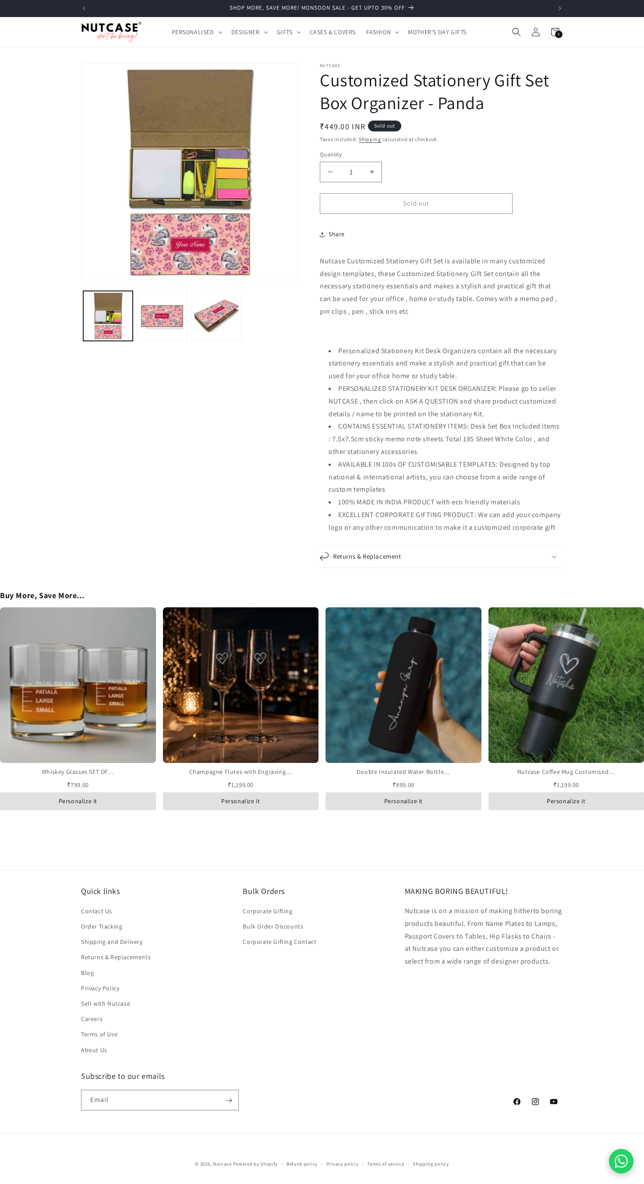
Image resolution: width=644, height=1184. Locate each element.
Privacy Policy (100, 988)
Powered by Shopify (255, 1164)
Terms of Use (99, 1035)
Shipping (370, 139)
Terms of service (385, 1164)
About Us (94, 1050)
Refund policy (302, 1164)
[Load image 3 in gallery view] (216, 315)
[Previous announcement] (84, 8)
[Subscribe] (228, 1100)
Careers (92, 1019)
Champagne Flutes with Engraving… (240, 772)
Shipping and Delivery (112, 942)
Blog (87, 973)
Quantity (331, 154)
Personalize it (78, 801)
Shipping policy (431, 1164)
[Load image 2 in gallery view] (162, 315)
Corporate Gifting (267, 911)
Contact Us (96, 911)
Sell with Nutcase (105, 1004)
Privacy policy (342, 1164)
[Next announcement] (560, 8)
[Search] (516, 32)
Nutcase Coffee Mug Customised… (566, 772)
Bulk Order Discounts (273, 927)
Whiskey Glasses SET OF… (78, 772)
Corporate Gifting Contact (279, 942)
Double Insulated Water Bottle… (403, 772)
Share (337, 234)
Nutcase (222, 1164)
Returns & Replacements (116, 957)
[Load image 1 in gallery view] (108, 315)
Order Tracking (101, 927)
